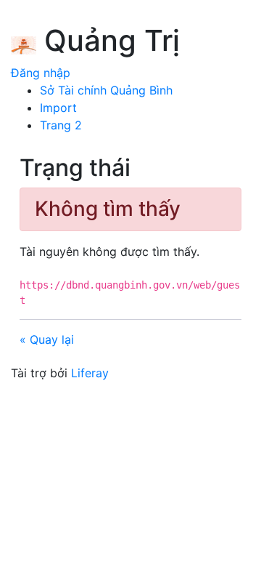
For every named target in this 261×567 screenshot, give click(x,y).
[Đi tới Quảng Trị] (23, 42)
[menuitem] (106, 90)
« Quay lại (47, 339)
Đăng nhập (40, 72)
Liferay (90, 373)
